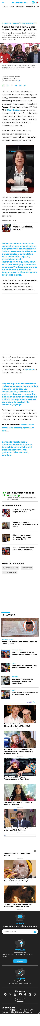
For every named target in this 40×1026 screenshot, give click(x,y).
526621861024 (20, 952)
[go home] (20, 1007)
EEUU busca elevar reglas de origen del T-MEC (25, 511)
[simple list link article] (20, 628)
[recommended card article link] (6, 228)
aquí (17, 499)
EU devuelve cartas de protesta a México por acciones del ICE (22, 537)
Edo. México (20, 6)
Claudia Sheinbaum (9, 572)
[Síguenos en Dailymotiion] (35, 994)
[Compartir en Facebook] (7, 85)
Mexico (16, 23)
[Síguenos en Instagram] (15, 994)
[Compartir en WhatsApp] (3, 85)
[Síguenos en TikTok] (25, 994)
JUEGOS (5, 6)
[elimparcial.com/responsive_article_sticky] (39, 1013)
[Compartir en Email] (20, 85)
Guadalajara (30, 6)
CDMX (12, 6)
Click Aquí (20, 961)
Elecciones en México (28, 23)
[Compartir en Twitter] (11, 85)
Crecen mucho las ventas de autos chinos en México (25, 549)
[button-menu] (2, 2)
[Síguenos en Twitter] (10, 994)
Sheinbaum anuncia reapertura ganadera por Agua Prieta (25, 524)
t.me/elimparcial (20, 981)
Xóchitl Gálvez (27, 568)
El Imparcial (7, 23)
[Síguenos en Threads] (30, 994)
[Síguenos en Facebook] (5, 994)
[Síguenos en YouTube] (20, 994)
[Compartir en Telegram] (16, 85)
